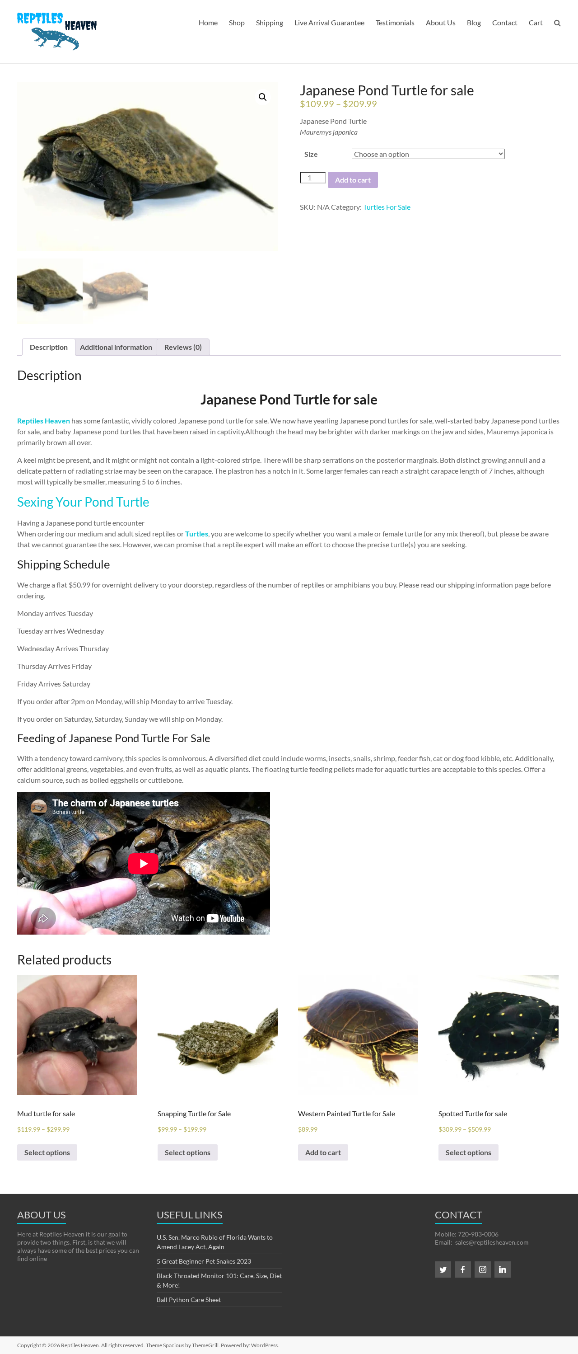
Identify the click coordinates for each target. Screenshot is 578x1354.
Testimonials (395, 22)
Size (311, 154)
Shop (237, 22)
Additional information (116, 347)
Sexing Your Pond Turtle (83, 501)
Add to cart (353, 179)
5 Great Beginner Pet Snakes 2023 (204, 1261)
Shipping (269, 22)
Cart (536, 22)
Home (208, 22)
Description (49, 347)
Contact (504, 22)
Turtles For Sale (386, 206)
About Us (441, 22)
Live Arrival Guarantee (329, 22)
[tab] (48, 347)
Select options (47, 1152)
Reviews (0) (183, 347)
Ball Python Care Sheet (189, 1299)
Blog (474, 22)
